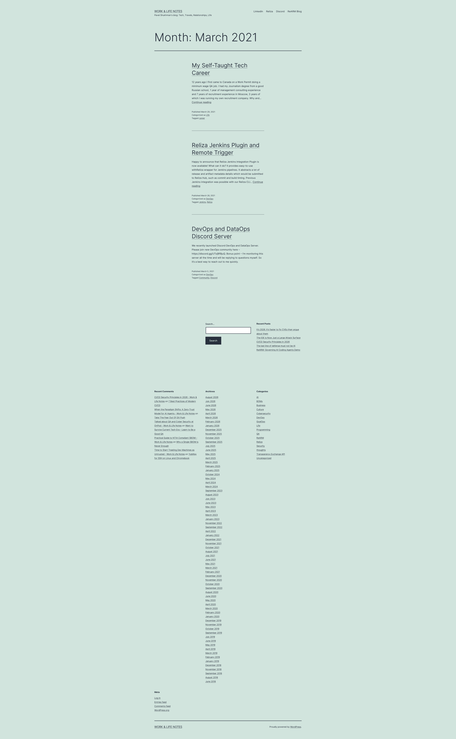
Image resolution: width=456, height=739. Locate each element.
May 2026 (210, 409)
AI (257, 397)
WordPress (295, 727)
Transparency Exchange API (270, 454)
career (202, 118)
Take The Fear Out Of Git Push (169, 417)
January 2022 (212, 535)
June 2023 (210, 503)
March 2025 (211, 462)
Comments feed (162, 706)
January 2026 (212, 425)
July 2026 (210, 401)
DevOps (209, 199)
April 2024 (210, 482)
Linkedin (258, 11)
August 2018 (211, 677)
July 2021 (210, 555)
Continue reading (201, 102)
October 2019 (212, 628)
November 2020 (213, 580)
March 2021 (211, 568)
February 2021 (212, 572)
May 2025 (210, 454)
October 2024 (212, 474)
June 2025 (210, 450)
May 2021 (210, 564)
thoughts (261, 450)
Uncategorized (263, 458)
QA (257, 434)
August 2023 (211, 494)
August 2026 (211, 397)
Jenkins (202, 202)
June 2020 (210, 596)
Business (260, 405)
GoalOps (260, 421)
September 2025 (213, 442)
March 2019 (211, 653)
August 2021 (211, 551)
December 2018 (213, 665)
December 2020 (213, 576)
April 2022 (210, 531)
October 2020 (212, 584)
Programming (263, 429)
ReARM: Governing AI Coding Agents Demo (278, 350)
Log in (157, 698)
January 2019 (212, 661)
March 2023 (211, 515)
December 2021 (213, 539)
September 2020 (213, 588)
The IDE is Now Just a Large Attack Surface (278, 337)
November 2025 (213, 434)
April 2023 (210, 511)
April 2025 (210, 458)
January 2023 (212, 519)
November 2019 (213, 624)
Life (207, 115)
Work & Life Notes (168, 11)
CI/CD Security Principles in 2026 (273, 342)
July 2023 (210, 499)
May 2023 (210, 507)
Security (260, 446)
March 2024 (211, 486)
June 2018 (210, 681)
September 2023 (213, 490)
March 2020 (211, 608)
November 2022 (213, 523)
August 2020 (211, 592)
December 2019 (213, 620)
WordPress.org (161, 710)
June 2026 (210, 405)
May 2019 (210, 645)
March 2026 (211, 417)
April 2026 (210, 413)
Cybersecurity (263, 413)
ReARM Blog (295, 11)
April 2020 (210, 604)
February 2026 (212, 421)
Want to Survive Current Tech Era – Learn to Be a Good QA (174, 429)
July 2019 (210, 637)
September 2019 (213, 633)
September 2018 (213, 673)
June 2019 (210, 641)
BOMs (259, 401)
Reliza (269, 11)
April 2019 (210, 649)
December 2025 (213, 429)
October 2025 (212, 438)
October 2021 (212, 547)
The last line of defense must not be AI (275, 346)
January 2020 (212, 616)
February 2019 (212, 657)
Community (204, 278)
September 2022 (213, 527)
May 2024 (210, 478)
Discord (280, 11)
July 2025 (210, 446)
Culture (260, 409)
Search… (209, 324)
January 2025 (212, 470)
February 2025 (212, 466)
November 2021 (213, 543)
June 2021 (210, 559)
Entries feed (160, 702)
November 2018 (213, 669)
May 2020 (210, 600)
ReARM (260, 438)
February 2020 (212, 612)
